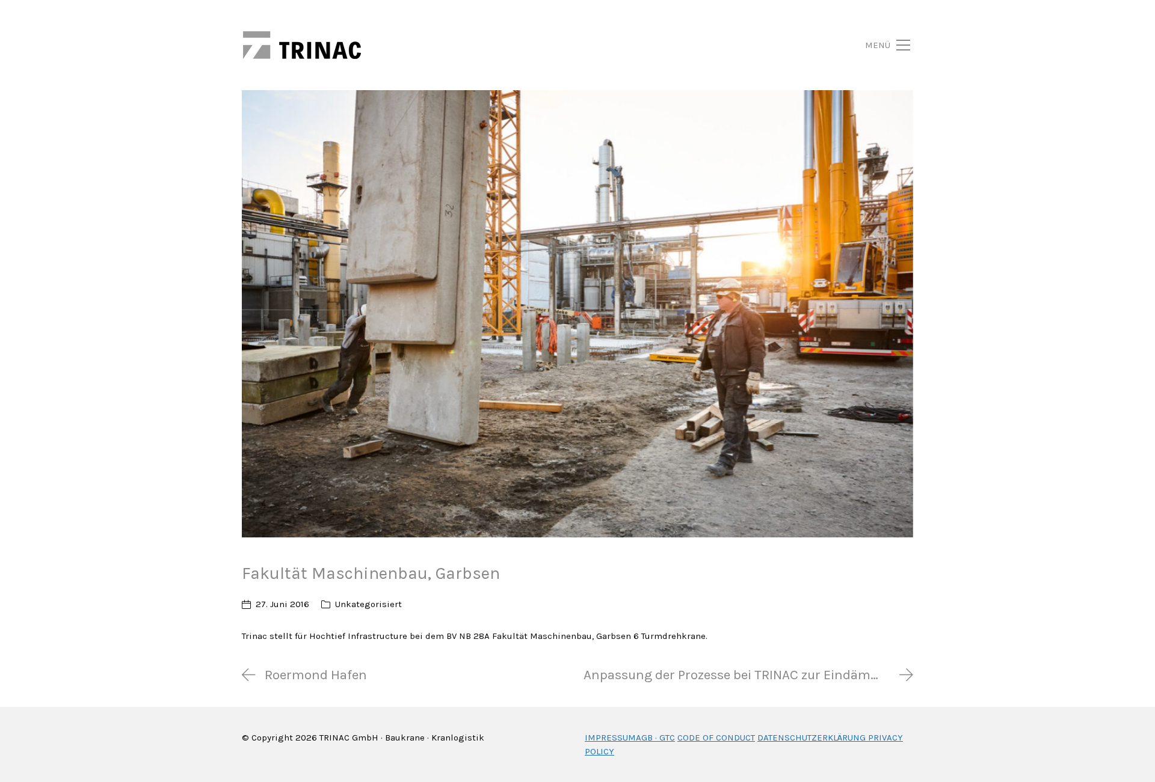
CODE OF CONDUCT (716, 737)
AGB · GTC (655, 737)
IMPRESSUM (610, 737)
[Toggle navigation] (873, 45)
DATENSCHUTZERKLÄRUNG (811, 737)
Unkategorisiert (368, 604)
